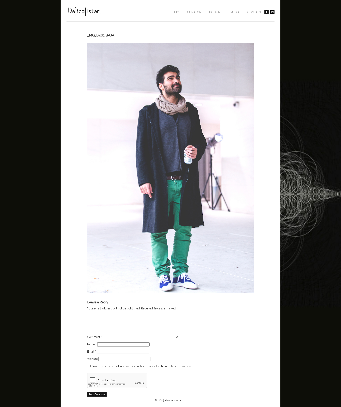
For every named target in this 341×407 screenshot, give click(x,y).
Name (91, 344)
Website (92, 358)
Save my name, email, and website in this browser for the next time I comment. (142, 366)
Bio (176, 12)
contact (254, 12)
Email (91, 351)
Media (234, 12)
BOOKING (216, 12)
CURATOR (194, 12)
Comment (94, 337)
